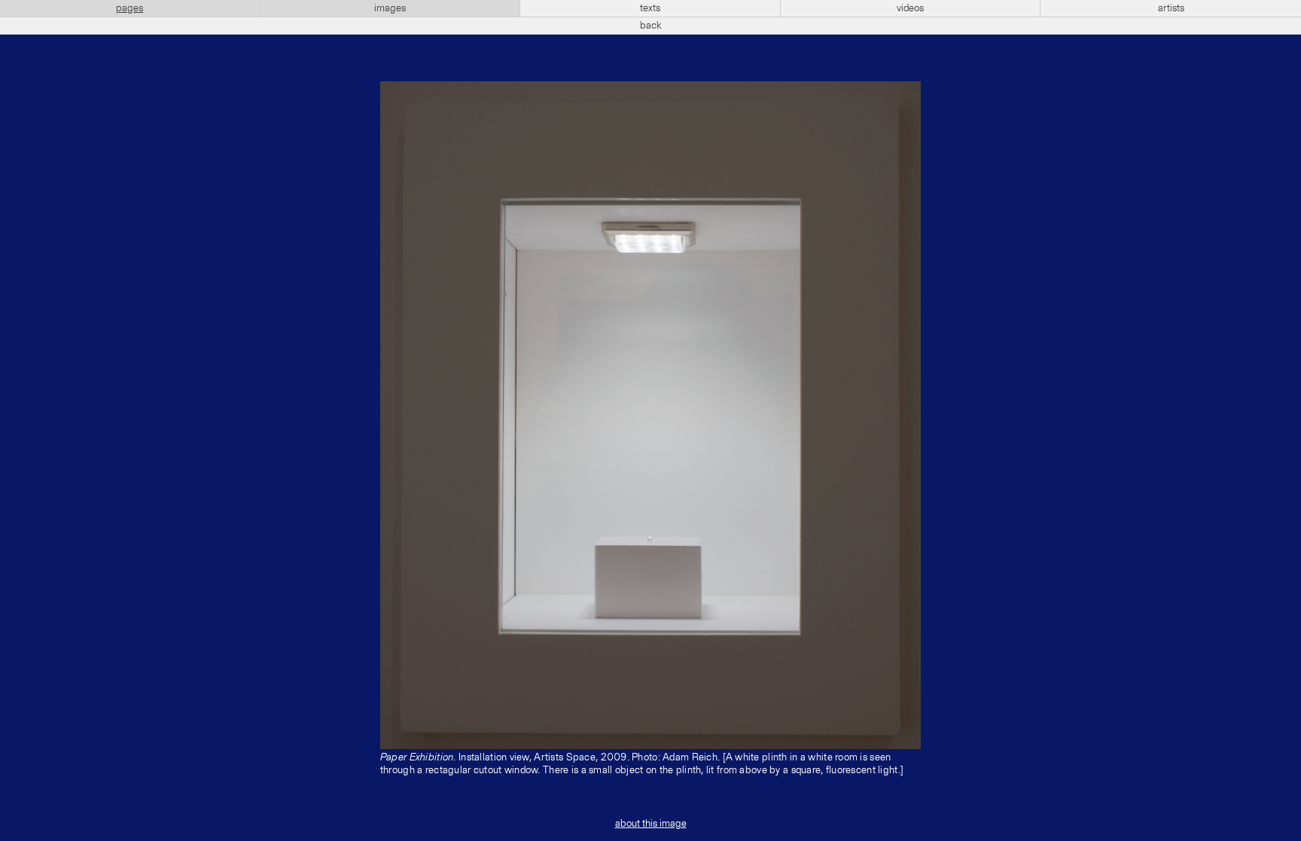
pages (129, 8)
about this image (651, 823)
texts (650, 8)
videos (910, 8)
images (390, 8)
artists (1171, 8)
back (651, 25)
